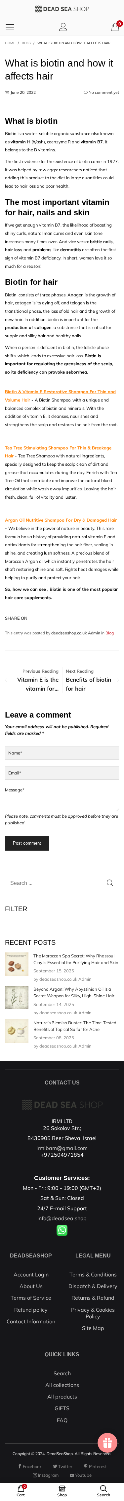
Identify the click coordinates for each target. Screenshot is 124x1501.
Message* (14, 789)
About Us (31, 1286)
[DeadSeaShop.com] (62, 9)
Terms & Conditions (93, 1274)
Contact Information (31, 1321)
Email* (14, 772)
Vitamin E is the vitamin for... (38, 684)
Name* (15, 752)
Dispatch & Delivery (92, 1286)
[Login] (63, 27)
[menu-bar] (10, 27)
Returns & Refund (92, 1297)
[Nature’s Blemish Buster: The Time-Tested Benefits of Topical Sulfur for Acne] (16, 1031)
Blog (109, 632)
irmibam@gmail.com (62, 1148)
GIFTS (62, 1408)
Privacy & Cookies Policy (93, 1313)
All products (62, 1396)
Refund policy (31, 1309)
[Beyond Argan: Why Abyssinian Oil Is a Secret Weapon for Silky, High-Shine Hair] (16, 997)
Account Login (31, 1274)
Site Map (93, 1328)
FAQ (62, 1420)
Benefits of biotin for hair (88, 684)
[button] (110, 883)
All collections (62, 1385)
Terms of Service (31, 1297)
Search (62, 1373)
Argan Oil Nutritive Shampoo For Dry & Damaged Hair (61, 520)
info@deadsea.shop (62, 1218)
